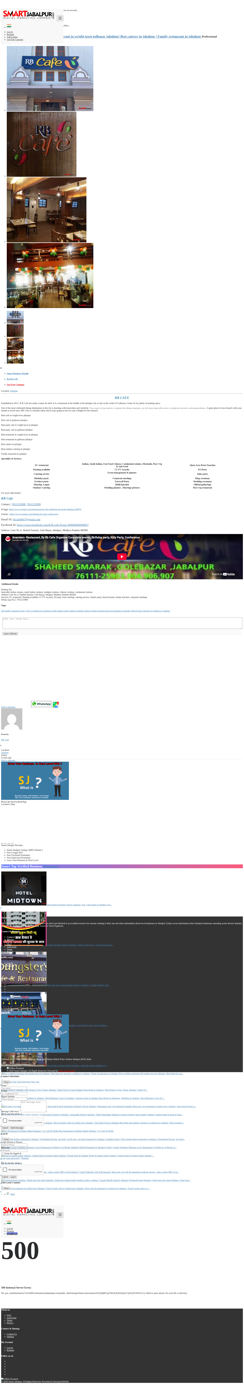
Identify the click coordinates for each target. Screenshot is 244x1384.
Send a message (8, 707)
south (65, 611)
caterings (146, 611)
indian (60, 611)
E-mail (4, 1091)
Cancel (5, 1128)
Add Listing (12, 37)
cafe (28, 611)
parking (156, 611)
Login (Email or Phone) (11, 1142)
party (23, 611)
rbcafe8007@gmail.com (26, 519)
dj (152, 611)
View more (51, 866)
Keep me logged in (12, 1153)
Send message (17, 1128)
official (134, 611)
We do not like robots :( (11, 1114)
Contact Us (12, 937)
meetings (117, 611)
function (102, 611)
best (3, 611)
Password (5, 1147)
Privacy (10, 952)
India (12, 1194)
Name (4, 1085)
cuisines (72, 611)
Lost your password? (10, 1158)
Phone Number (8, 1096)
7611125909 (34, 504)
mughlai (80, 611)
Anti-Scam (11, 947)
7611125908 (18, 504)
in (31, 611)
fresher (94, 611)
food (140, 611)
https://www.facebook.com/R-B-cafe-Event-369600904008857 (53, 524)
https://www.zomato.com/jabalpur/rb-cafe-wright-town (34, 514)
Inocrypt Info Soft (67, 1071)
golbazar (48, 611)
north (54, 611)
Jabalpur (14, 391)
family (8, 611)
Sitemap (10, 939)
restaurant (16, 611)
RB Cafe (5, 740)
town (41, 611)
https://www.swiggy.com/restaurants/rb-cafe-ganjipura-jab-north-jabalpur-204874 (45, 509)
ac (161, 611)
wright (35, 611)
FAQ (9, 944)
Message (10, 1111)
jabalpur (166, 611)
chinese (87, 611)
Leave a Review (10, 634)
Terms (9, 949)
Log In (10, 32)
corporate (126, 611)
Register (10, 34)
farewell (109, 611)
